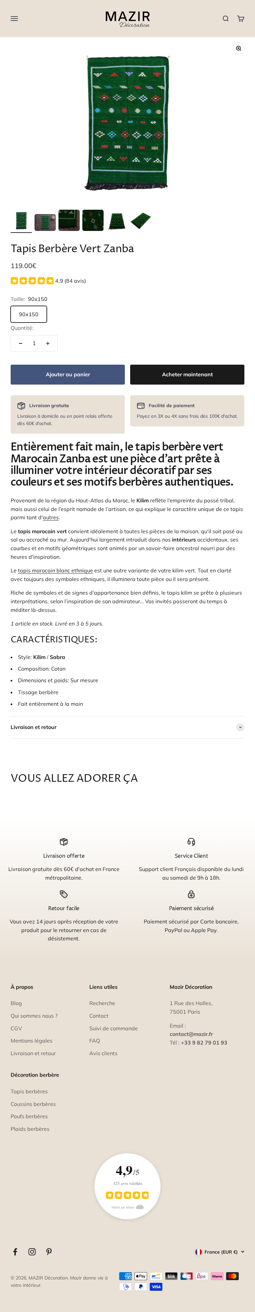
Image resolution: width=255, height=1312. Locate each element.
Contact (99, 1015)
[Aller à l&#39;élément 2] (45, 223)
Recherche (102, 1003)
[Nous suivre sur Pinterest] (48, 1251)
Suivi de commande (113, 1028)
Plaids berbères (30, 1129)
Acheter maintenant (187, 374)
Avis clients (103, 1053)
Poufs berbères (29, 1116)
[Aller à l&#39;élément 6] (140, 221)
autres (51, 517)
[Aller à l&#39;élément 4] (93, 221)
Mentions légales (31, 1040)
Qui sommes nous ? (34, 1015)
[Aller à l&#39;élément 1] (21, 221)
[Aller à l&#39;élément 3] (69, 221)
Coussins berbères (33, 1104)
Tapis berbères (29, 1091)
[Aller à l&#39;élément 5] (117, 221)
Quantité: (22, 328)
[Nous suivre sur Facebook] (15, 1251)
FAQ (94, 1040)
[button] (48, 280)
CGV (16, 1028)
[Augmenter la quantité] (47, 343)
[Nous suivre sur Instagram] (32, 1251)
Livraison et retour (33, 1053)
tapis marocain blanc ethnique (55, 570)
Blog (16, 1003)
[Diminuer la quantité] (20, 343)
